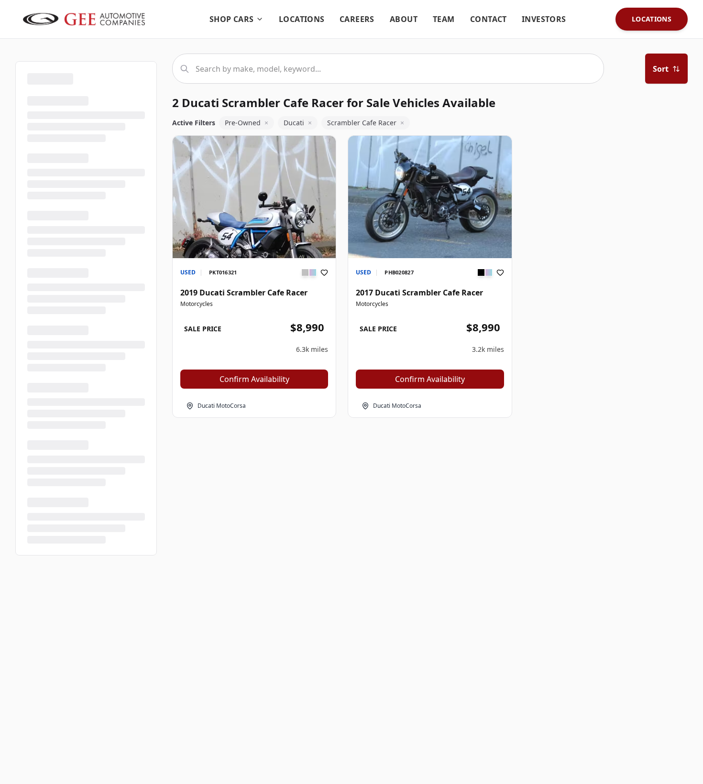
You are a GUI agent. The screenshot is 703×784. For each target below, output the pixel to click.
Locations (651, 18)
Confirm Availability (254, 379)
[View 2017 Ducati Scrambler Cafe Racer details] (429, 197)
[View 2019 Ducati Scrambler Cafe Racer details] (254, 244)
